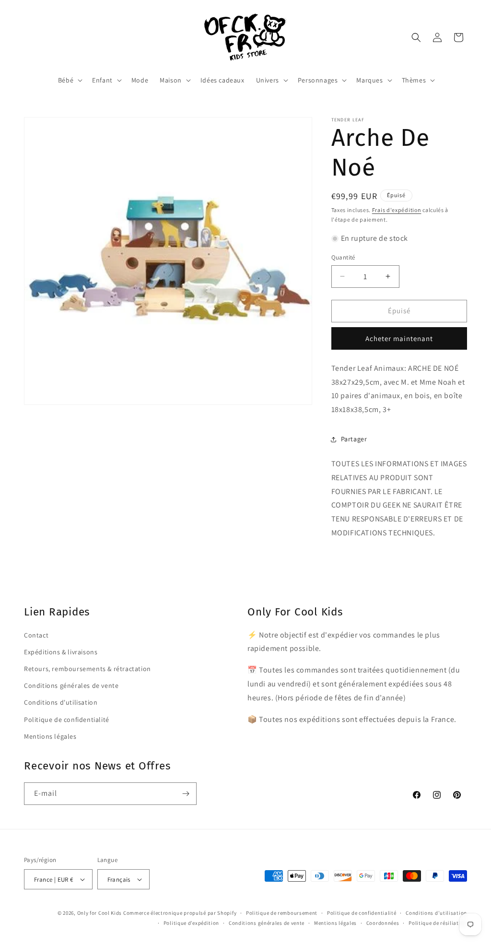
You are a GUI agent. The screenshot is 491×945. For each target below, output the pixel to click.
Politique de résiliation (438, 923)
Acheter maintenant (399, 338)
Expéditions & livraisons (60, 652)
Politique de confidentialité (66, 719)
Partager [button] (354, 439)
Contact (36, 635)
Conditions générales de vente (71, 685)
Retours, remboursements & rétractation (87, 668)
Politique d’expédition (191, 923)
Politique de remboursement (281, 913)
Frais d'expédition (396, 209)
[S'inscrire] (185, 793)
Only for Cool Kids (99, 913)
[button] (69, 80)
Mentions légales (50, 736)
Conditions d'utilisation (60, 702)
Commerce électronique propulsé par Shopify (179, 913)
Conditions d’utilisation (436, 913)
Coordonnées (382, 923)
